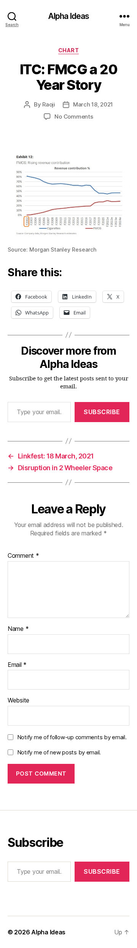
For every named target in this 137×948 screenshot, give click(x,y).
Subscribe (102, 412)
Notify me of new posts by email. (59, 752)
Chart (68, 50)
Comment (23, 555)
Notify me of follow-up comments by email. (72, 737)
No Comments (73, 116)
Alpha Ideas (68, 16)
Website (18, 700)
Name (18, 629)
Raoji (48, 104)
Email (17, 665)
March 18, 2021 (93, 104)
